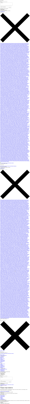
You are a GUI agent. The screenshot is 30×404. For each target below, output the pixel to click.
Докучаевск (7, 151)
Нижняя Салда (18, 95)
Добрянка (7, 88)
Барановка (25, 140)
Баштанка (26, 125)
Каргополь (27, 67)
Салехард (25, 97)
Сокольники (27, 136)
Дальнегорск (21, 111)
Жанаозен (4, 123)
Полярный (11, 69)
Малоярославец (14, 51)
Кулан (4, 122)
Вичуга (4, 50)
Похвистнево (12, 87)
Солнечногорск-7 (2, 48)
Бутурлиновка (25, 60)
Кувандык (22, 90)
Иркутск (4, 101)
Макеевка (15, 152)
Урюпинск (5, 74)
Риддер (21, 121)
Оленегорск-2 (16, 68)
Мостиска (19, 134)
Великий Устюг (12, 66)
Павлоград (27, 149)
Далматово (4, 97)
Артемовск (20, 103)
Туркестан (19, 123)
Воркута (4, 65)
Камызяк (20, 77)
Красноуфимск (7, 95)
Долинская (10, 142)
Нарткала (24, 78)
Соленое (19, 150)
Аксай (12, 122)
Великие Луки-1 (26, 70)
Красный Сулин (9, 76)
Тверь (11, 56)
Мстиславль (13, 119)
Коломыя (14, 130)
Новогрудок (23, 120)
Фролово (7, 74)
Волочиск (17, 137)
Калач (27, 60)
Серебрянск (28, 121)
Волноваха (4, 151)
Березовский (27, 93)
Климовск (25, 43)
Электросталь (18, 200)
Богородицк (21, 57)
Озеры (23, 47)
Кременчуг (24, 146)
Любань (11, 118)
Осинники (16, 104)
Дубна (15, 43)
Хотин (17, 139)
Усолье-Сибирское (12, 101)
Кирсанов (26, 55)
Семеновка (4, 147)
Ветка (1, 117)
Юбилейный (3, 44)
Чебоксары (20, 86)
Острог (12, 135)
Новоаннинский (5, 75)
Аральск (1, 123)
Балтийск (11, 70)
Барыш (9, 92)
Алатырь (25, 86)
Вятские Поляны (15, 83)
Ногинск (22, 46)
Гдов (0, 71)
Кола (13, 68)
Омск (3, 106)
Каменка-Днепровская (6, 154)
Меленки (4, 62)
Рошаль (25, 200)
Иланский (15, 103)
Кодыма (15, 127)
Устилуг (14, 131)
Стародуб (27, 59)
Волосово (27, 62)
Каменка (21, 89)
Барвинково (4, 157)
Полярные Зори (2, 68)
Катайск (7, 97)
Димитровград (2, 92)
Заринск (26, 107)
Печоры (17, 71)
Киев (19, 114)
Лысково (16, 85)
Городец (1, 85)
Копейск (13, 99)
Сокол (1, 67)
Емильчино (10, 141)
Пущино (13, 200)
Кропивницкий (5, 143)
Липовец (18, 140)
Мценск (19, 53)
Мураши (5, 84)
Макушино (12, 97)
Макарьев (22, 52)
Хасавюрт (11, 78)
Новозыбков (7, 59)
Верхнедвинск (14, 116)
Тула (13, 57)
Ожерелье (19, 202)
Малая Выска (12, 143)
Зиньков (6, 146)
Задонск (8, 53)
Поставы (17, 116)
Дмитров (26, 45)
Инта (15, 65)
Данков (6, 53)
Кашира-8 (17, 202)
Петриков (17, 117)
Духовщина (1, 55)
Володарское (10, 151)
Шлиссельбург (27, 63)
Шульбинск (1, 122)
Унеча (5, 60)
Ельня (4, 55)
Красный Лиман (12, 152)
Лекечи (28, 139)
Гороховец (19, 61)
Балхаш (28, 122)
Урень (3, 86)
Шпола (15, 148)
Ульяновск (28, 91)
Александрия (27, 143)
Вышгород (6, 144)
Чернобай (13, 148)
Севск (25, 59)
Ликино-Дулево (18, 47)
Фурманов (27, 50)
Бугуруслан (15, 90)
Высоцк (5, 63)
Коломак (1, 158)
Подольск (12, 44)
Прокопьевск (8, 105)
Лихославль (1, 57)
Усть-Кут (23, 101)
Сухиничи (25, 51)
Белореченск (1, 73)
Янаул (19, 91)
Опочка (15, 71)
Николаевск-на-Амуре (27, 108)
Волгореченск (13, 52)
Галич (17, 52)
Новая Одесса (19, 126)
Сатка (7, 100)
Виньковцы (14, 137)
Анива (1, 112)
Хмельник (1, 140)
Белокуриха (10, 107)
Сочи (17, 72)
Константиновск (13, 76)
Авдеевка (19, 153)
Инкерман (13, 114)
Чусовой (21, 88)
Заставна (5, 139)
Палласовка (9, 75)
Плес (15, 50)
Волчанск (21, 95)
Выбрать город (3, 11)
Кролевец (5, 159)
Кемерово (19, 104)
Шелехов (26, 101)
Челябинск (1, 99)
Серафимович (12, 75)
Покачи (6, 98)
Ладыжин (15, 140)
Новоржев (10, 71)
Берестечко (16, 131)
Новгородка (15, 143)
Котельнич (26, 83)
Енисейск (1, 103)
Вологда (4, 66)
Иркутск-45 (27, 100)
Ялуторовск (21, 93)
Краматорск (4, 152)
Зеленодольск (18, 82)
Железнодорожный (6, 43)
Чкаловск (5, 86)
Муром (15, 61)
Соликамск (15, 88)
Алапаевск (10, 95)
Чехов (26, 48)
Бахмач (3, 161)
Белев (19, 57)
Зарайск (4, 202)
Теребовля (3, 136)
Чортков (13, 136)
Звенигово (3, 83)
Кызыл (10, 108)
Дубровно (23, 115)
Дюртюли (25, 91)
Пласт (17, 100)
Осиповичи (10, 119)
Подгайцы (6, 137)
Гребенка (1, 146)
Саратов (15, 92)
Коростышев (18, 141)
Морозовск (19, 76)
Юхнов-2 (8, 52)
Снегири (12, 202)
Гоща (27, 134)
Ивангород (18, 63)
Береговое (4, 132)
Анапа (21, 72)
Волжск (1, 83)
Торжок (16, 56)
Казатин (13, 140)
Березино (26, 117)
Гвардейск (27, 69)
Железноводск (27, 79)
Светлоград (15, 80)
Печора (12, 65)
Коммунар (13, 63)
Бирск (5, 91)
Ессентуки (20, 79)
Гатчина (16, 63)
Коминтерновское (18, 127)
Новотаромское (24, 149)
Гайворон (16, 142)
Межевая (11, 149)
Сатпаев (19, 122)
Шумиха (17, 97)
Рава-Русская (23, 132)
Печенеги (19, 158)
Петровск (24, 92)
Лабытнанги (22, 97)
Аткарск (22, 92)
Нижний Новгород (25, 84)
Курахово (22, 152)
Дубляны (18, 132)
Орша (26, 116)
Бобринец (13, 142)
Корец (4, 135)
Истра (8, 202)
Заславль (24, 117)
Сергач (1, 86)
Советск (21, 58)
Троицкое (1, 157)
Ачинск (23, 102)
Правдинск (1, 70)
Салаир (21, 105)
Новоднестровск (11, 139)
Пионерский (21, 69)
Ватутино (16, 147)
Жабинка (6, 115)
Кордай (6, 122)
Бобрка (15, 133)
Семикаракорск (2, 77)
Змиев (23, 157)
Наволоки (8, 50)
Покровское (27, 150)
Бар (8, 140)
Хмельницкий (19, 138)
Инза (10, 92)
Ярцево (17, 55)
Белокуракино (9, 155)
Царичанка (21, 150)
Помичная (26, 142)
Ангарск (1, 101)
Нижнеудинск (17, 101)
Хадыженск (27, 72)
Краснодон (17, 155)
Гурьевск (18, 105)
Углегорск (23, 112)
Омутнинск (7, 84)
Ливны (21, 53)
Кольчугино (1, 62)
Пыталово (24, 71)
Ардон (13, 79)
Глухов (1, 159)
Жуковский (12, 43)
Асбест (1, 94)
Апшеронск (23, 72)
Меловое (6, 156)
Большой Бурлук (15, 157)
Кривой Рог (5, 149)
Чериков (4, 119)
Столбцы (23, 118)
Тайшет (20, 101)
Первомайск (14, 156)
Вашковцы (25, 138)
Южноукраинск (25, 126)
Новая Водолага (15, 158)
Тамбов (24, 55)
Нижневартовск (18, 98)
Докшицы (8, 116)
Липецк (1, 53)
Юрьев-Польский (24, 62)
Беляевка (1, 127)
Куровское (21, 47)
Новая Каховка (7, 129)
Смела (5, 148)
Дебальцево (16, 151)
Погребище (10, 140)
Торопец (9, 57)
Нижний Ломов (24, 89)
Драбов (11, 147)
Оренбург (4, 90)
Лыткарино (7, 200)
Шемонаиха (7, 121)
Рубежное (28, 156)
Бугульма (11, 82)
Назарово (12, 103)
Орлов (12, 84)
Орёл (17, 53)
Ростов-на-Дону (24, 75)
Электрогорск (5, 45)
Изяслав (24, 137)
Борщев (24, 136)
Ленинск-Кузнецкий (24, 104)
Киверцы (26, 131)
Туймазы (16, 91)
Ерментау (17, 124)
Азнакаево (1, 82)
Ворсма (20, 85)
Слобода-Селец (2, 142)
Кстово (9, 85)
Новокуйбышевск (2, 87)
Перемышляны (18, 133)
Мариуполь (27, 152)
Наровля (5, 117)
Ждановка (16, 153)
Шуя (24, 50)
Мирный (17, 67)
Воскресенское (13, 126)
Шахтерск (26, 112)
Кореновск (12, 73)
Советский (24, 98)
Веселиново (4, 126)
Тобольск (13, 93)
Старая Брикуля (7, 136)
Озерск (23, 99)
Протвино (10, 200)
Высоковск (23, 202)
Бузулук (13, 90)
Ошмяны (28, 120)
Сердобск (1, 90)
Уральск (15, 122)
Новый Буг (16, 126)
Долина (6, 130)
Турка (15, 134)
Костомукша (22, 65)
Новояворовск (2, 134)
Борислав (7, 132)
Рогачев (11, 117)
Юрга (10, 105)
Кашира (14, 202)
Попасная (23, 156)
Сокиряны (19, 139)
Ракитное (23, 135)
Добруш (3, 117)
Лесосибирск (17, 102)
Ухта (16, 65)
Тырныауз (1, 79)
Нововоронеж (15, 60)
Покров (7, 62)
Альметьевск (4, 82)
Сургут (4, 98)
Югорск (12, 98)
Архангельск (19, 67)
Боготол (25, 102)
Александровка (2, 153)
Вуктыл (6, 65)
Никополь (13, 149)
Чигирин (11, 148)
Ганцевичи (14, 115)
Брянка (12, 155)
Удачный (24, 110)
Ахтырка (18, 159)
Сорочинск (19, 90)
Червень (5, 118)
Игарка (25, 103)
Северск (22, 106)
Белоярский (9, 98)
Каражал (23, 122)
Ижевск (7, 86)
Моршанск (22, 55)
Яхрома (24, 45)
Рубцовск (13, 107)
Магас (24, 80)
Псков (19, 70)
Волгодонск (27, 75)
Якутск (6, 110)
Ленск (19, 110)
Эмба (26, 124)
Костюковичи (17, 119)
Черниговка (23, 154)
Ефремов (26, 57)
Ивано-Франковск (9, 130)
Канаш (23, 86)
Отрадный (9, 87)
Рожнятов (25, 130)
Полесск (4, 70)
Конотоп (3, 159)
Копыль (1, 118)
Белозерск (6, 66)
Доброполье (22, 151)
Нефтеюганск (14, 98)
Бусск (8, 132)
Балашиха (23, 44)
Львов (3, 133)
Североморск (25, 68)
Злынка (17, 59)
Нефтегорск (19, 87)
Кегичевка (27, 157)
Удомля (11, 57)
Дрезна (14, 47)
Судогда (19, 62)
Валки (12, 157)
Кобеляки (11, 146)
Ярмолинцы (13, 138)
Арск (7, 82)
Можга (16, 86)
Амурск (14, 109)
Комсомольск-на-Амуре (3, 109)
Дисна (21, 116)
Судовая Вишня (12, 133)
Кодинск (17, 103)
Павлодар (9, 123)
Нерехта (27, 52)
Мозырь (15, 117)
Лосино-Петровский (13, 45)
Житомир (13, 141)
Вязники (17, 61)
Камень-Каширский (22, 131)
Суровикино (20, 75)
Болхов (23, 53)
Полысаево (5, 105)
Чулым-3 (1, 106)
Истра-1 (10, 202)
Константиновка (6, 153)
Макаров (3, 112)
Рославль (10, 55)
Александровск (2, 88)
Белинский (14, 89)
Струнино (9, 61)
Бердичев (28, 140)
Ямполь (7, 140)
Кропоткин (9, 73)
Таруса (1, 52)
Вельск (24, 67)
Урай (2, 98)
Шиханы (20, 92)
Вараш (8, 135)
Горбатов (23, 85)
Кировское (14, 153)
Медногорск (10, 90)
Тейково (21, 50)
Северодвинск (13, 67)
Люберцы (6, 46)
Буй (15, 52)
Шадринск (1, 97)
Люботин (27, 158)
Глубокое (6, 116)
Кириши (24, 63)
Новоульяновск (6, 92)
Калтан (12, 104)
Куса (12, 100)
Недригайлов (15, 159)
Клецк (28, 117)
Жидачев (16, 132)
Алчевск (1, 155)
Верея (17, 46)
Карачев (20, 59)
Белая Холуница (10, 83)
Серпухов (20, 44)
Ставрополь (17, 79)
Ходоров (11, 134)
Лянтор (27, 98)
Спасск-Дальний (25, 111)
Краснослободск (16, 75)
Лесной (28, 94)
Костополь (6, 135)
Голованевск (18, 142)
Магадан (1, 110)
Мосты (21, 120)
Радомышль (7, 142)
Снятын (27, 130)
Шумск (12, 137)
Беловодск (6, 155)
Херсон (17, 129)
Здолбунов (1, 135)
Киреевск (4, 58)
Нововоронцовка (11, 129)
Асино (24, 106)
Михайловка (1, 74)
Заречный (3, 89)
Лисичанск (26, 155)
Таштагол (26, 105)
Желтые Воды (2, 149)
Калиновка (22, 140)
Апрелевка (19, 46)
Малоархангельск (2, 54)
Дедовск (6, 202)
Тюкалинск (15, 106)
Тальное (7, 148)
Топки (28, 105)
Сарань (21, 122)
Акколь (25, 124)
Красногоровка (19, 152)
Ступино (20, 48)
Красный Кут (5, 93)
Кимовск (6, 58)
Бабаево (9, 66)
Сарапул (9, 86)
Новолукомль (26, 115)
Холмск (19, 112)
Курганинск (17, 73)
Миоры (23, 116)
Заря (9, 153)
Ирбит (4, 95)
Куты (18, 130)
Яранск (21, 84)
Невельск (15, 112)
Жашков (13, 147)
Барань (21, 115)
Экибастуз (14, 123)
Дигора (9, 79)
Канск (7, 103)
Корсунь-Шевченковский (25, 147)
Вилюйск (17, 110)
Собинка (14, 62)
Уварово (4, 56)
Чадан (12, 108)
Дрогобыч (13, 132)
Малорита (1, 115)
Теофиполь (1, 138)
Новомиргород (23, 143)
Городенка (3, 130)
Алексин (17, 57)
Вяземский (16, 109)
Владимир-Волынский (10, 131)
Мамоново (24, 69)
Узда (3, 118)
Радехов (7, 134)
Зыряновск (16, 121)
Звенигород (22, 43)
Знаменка (1, 143)
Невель (4, 71)
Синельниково (16, 150)
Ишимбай (11, 91)
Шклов (22, 119)
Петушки (9, 62)
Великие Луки (22, 70)
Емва (18, 65)
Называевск (11, 106)
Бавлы (8, 82)
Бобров (10, 60)
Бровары (4, 144)
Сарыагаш (22, 123)
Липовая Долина (11, 159)
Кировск (5, 68)
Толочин (4, 116)
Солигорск (26, 118)
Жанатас (8, 122)
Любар (23, 141)
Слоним (26, 120)
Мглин (21, 59)
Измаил (6, 127)
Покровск (8, 111)
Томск (18, 106)
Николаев (5, 133)
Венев (24, 57)
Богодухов (10, 157)
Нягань (1, 98)
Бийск (8, 107)
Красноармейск (27, 92)
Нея (28, 52)
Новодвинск (10, 67)
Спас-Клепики (20, 54)
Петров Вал (19, 74)
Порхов (19, 71)
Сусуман (4, 110)
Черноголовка (25, 46)
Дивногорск (4, 102)
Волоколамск (17, 45)
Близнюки (7, 157)
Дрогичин (27, 114)
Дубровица (26, 135)
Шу (11, 122)
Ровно (19, 135)
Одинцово (12, 47)
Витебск (17, 115)
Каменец (25, 114)
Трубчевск (3, 60)
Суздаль (21, 62)
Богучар (19, 60)
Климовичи (1, 120)
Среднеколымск (2, 111)
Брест (20, 114)
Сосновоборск (4, 103)
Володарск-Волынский (6, 141)
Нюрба (26, 110)
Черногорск (1, 108)
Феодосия (19, 125)
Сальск (25, 76)
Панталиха (9, 137)
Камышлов (14, 95)
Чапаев (16, 122)
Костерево (11, 62)
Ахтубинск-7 (16, 77)
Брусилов (1, 141)
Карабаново (12, 61)
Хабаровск (22, 108)
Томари (21, 112)
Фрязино (15, 200)
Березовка (7, 120)
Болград (4, 127)
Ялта (21, 125)
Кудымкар (24, 88)
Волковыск (16, 120)
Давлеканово (22, 91)
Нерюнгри (12, 110)
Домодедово (1, 43)
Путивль (21, 159)
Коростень (15, 141)
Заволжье (3, 85)
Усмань (15, 53)
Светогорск (10, 63)
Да (0, 11)
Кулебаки (13, 85)
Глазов (14, 86)
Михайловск (21, 80)
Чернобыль (12, 144)
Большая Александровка (23, 129)
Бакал (5, 100)
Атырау (5, 121)
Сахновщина (21, 158)
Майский (16, 78)
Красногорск (26, 202)
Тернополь (10, 136)
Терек (26, 78)
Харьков (25, 158)
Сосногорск (9, 65)
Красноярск (1, 102)
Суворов (14, 58)
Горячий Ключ (11, 72)
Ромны (23, 159)
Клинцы (3, 59)
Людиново (17, 51)
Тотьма (3, 67)
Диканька (4, 146)
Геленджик (5, 72)
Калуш (12, 130)
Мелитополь (10, 154)
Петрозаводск (26, 65)
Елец (3, 53)
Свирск (28, 101)
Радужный (3, 61)
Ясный (26, 90)
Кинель (17, 87)
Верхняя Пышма (4, 94)
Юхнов (3, 52)
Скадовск (14, 129)
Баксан (22, 78)
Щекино (23, 58)
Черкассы (26, 148)
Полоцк (25, 116)
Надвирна (20, 130)
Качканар (22, 94)
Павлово (18, 85)
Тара (13, 106)
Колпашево (1, 107)
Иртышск (12, 123)
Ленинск (27, 74)
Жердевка (9, 56)
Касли (3, 100)
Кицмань (8, 139)
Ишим (18, 93)
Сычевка (12, 55)
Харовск (7, 67)
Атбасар (23, 124)
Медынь (22, 51)
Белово (12, 105)
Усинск (14, 65)
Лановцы (15, 136)
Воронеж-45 (12, 60)
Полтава (1, 147)
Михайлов (23, 54)
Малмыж (1, 84)
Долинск (5, 112)
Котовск (19, 55)
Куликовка (7, 161)
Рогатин (22, 130)
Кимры (18, 56)
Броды (17, 134)
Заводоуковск (16, 93)
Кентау (26, 123)
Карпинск (7, 94)
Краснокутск (7, 158)
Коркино (23, 100)
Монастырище (2, 148)
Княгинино (6, 85)
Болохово (1, 58)
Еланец (10, 126)
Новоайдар (8, 156)
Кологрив (24, 52)
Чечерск (13, 117)
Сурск (16, 89)
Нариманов (22, 77)
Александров (6, 61)
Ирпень (14, 144)
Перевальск (20, 156)
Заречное (21, 135)
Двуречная (18, 157)
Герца (1, 139)
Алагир (4, 79)
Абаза (4, 108)
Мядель (7, 118)
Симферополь (14, 125)
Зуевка (20, 83)
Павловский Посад (26, 47)
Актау (6, 123)
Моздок (11, 79)
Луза (3, 84)
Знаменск (11, 77)
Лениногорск (25, 82)
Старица (7, 57)
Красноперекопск (2, 114)
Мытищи (11, 46)
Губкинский (27, 97)
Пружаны (4, 115)
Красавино (15, 66)
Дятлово (19, 120)
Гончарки (17, 136)
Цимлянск (5, 77)
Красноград (4, 158)
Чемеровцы (4, 138)
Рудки (24, 133)
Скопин (12, 54)
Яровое (28, 107)
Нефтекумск (7, 80)
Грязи (4, 53)
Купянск (10, 158)
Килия (13, 127)
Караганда (25, 122)
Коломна (10, 44)
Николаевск (1, 75)
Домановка (7, 126)
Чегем (27, 78)
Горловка (13, 151)
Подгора (1, 137)
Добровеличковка (23, 142)
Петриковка (5, 150)
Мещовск (20, 51)
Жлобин (20, 117)
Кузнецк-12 (11, 89)
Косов (16, 130)
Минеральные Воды (2, 80)
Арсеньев (14, 111)
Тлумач (4, 131)
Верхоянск (14, 110)
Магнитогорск (18, 99)
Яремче (6, 131)
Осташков (4, 57)
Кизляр (4, 78)
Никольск (25, 66)
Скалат (1, 136)
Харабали (25, 77)
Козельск (9, 51)
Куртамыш (9, 97)
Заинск (20, 82)
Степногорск (9, 124)
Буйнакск (9, 78)
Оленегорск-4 (21, 68)
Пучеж (14, 50)
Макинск (12, 124)
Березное (22, 134)
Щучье (19, 97)
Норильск (14, 102)
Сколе (28, 133)
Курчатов (19, 121)
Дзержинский (7, 44)
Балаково (17, 92)
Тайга (21, 104)
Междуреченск (15, 105)
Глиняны (26, 132)
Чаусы (5, 119)
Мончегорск (11, 68)
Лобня (5, 200)
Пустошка (21, 71)
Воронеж (7, 60)
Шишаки (6, 147)
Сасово (10, 54)
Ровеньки (25, 156)
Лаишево (23, 82)
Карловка (8, 146)
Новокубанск (23, 73)
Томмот (10, 110)
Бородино (11, 102)
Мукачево (1, 132)
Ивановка (27, 129)
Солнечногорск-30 (7, 48)
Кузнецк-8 (8, 89)
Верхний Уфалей (5, 99)
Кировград (19, 94)
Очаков (22, 126)
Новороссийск (15, 72)
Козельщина (14, 146)
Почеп (23, 59)
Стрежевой (26, 106)
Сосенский (6, 51)
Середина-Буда (25, 159)
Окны (23, 127)
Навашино (25, 85)
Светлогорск (17, 70)
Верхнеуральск (10, 100)
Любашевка (25, 127)
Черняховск (14, 70)
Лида (9, 120)
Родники (23, 50)
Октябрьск (6, 87)
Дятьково (11, 59)
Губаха (5, 88)
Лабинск (20, 73)
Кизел (9, 88)
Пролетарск (22, 76)
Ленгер (25, 123)
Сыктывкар (1, 65)
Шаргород (4, 140)
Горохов (19, 131)
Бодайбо (8, 101)
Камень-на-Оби (20, 107)
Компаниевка (8, 143)
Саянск (25, 100)
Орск (17, 90)
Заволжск (1, 50)
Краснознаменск (2, 200)
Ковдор (19, 68)
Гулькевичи (5, 73)
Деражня (19, 137)
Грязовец (18, 66)
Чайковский (18, 88)
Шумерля (27, 86)
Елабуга (15, 82)
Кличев (27, 119)
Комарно (11, 132)
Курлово (25, 61)
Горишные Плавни (18, 146)
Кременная (23, 155)
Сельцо (5, 59)
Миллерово (16, 76)
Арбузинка (23, 125)
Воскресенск (21, 45)
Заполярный (5, 69)
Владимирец (24, 134)
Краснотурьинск (16, 94)
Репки (5, 161)
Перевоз (28, 85)
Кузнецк (6, 89)
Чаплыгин (13, 53)
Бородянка (1, 144)
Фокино (13, 59)
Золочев (9, 134)
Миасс (21, 99)
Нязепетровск (14, 100)
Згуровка (9, 144)
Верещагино (26, 88)
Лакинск (16, 62)
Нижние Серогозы (2, 129)
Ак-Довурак (8, 108)
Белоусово (1, 51)
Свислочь (13, 120)
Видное (1, 46)
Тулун (21, 101)
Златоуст (9, 99)
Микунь (20, 65)
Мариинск (23, 105)
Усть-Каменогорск (12, 121)
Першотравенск (2, 150)
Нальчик (14, 78)
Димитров (11, 153)
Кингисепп (21, 63)
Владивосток (11, 111)
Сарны (17, 135)
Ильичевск (8, 127)
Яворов (14, 134)
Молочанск (18, 154)
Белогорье (10, 138)
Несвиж (9, 118)
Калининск (1, 93)
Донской (15, 57)
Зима (9, 101)
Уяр (28, 103)
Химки (18, 44)
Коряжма (22, 67)
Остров (13, 71)
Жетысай (1, 124)
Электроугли (4, 47)
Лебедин (8, 159)
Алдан (7, 110)
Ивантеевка (19, 43)
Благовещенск (8, 91)
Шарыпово (9, 103)
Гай (24, 90)
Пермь (22, 87)
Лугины (21, 141)
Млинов (10, 135)
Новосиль (6, 54)
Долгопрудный (15, 44)
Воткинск (12, 86)
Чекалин (17, 58)
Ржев (19, 56)
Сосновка (18, 83)
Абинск (20, 72)
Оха (17, 112)
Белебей (1, 91)
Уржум (19, 84)
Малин (5, 142)
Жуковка (15, 59)
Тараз (10, 122)
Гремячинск (27, 87)
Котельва (22, 146)
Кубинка (7, 47)
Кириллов (23, 66)
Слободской (14, 84)
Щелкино (6, 114)
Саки (8, 114)
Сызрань (15, 87)
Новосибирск (16, 114)
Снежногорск (14, 69)
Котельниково (22, 74)
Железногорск (8, 102)
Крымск (15, 73)
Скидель (11, 120)
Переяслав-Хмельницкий (23, 144)
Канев (21, 147)
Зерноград (5, 76)
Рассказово (7, 56)
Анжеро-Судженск (2, 104)
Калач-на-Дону (15, 74)
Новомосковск (9, 58)
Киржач (27, 61)
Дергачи (21, 157)
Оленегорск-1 (2, 69)
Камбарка (18, 86)
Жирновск (12, 74)
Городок (19, 115)
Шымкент (4, 124)
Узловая (19, 58)
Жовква (20, 132)
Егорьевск (1, 202)
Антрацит (4, 155)
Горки (23, 119)
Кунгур (13, 88)
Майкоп (27, 77)
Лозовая (12, 158)
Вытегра (20, 66)
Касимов (14, 54)
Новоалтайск (16, 107)
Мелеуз (14, 91)
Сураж (1, 60)
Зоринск (17, 156)
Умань (9, 148)
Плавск (12, 58)
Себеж (26, 71)
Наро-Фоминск (14, 46)
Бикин (12, 109)
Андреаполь (26, 56)
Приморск (7, 63)
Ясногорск (26, 58)
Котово (25, 74)
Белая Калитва (2, 76)
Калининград (17, 69)
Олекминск (5, 111)
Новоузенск (8, 93)
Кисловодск (23, 79)
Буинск (13, 82)
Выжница (27, 138)
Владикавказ (6, 79)
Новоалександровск (11, 80)
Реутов (28, 43)
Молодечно (13, 118)
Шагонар (16, 108)
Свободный (25, 109)
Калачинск (8, 106)
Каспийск (6, 78)
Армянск (3, 125)
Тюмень (11, 93)
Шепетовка (7, 138)
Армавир (8, 72)
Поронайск (12, 112)
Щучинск (6, 124)
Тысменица (1, 131)
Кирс (7, 83)
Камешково (22, 61)
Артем (17, 111)
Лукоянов (11, 85)
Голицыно (9, 47)
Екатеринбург (24, 93)
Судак (17, 125)
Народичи (25, 141)
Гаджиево (8, 69)
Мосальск (27, 51)
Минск (21, 117)
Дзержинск (19, 151)
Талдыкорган (2, 121)
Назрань (26, 80)
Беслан (15, 79)
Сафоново (15, 55)
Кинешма (6, 50)
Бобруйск (4, 120)
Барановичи (11, 115)
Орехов (13, 154)
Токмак (21, 154)
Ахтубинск (13, 77)
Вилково (11, 127)
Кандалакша (8, 68)
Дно (2, 71)
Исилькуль (5, 106)
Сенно (19, 116)
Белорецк (3, 91)
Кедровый (20, 106)
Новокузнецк (2, 105)
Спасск (1, 89)
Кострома (10, 52)
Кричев (20, 119)
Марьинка (24, 152)
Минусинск (27, 102)
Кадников (28, 66)
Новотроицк (6, 90)
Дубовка (10, 74)
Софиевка (24, 150)
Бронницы (9, 43)
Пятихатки (12, 150)
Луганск (1, 156)
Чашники (1, 116)
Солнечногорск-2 (16, 48)
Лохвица (27, 146)
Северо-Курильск (9, 112)
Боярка (19, 144)
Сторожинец (14, 139)
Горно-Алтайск (19, 108)
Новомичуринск (27, 54)
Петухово (15, 97)
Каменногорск (2, 63)
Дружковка (27, 151)
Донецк (25, 151)
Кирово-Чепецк (23, 83)
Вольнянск (26, 153)
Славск (6, 70)
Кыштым (15, 99)
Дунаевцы (22, 137)
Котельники (9, 45)
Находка (19, 111)
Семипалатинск (24, 121)
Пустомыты (21, 133)
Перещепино (20, 149)
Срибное (1, 161)
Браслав (11, 116)
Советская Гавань (8, 109)
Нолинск (10, 84)
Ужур (27, 103)
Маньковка (18, 148)
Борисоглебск (21, 60)
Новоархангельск (19, 143)
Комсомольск (11, 50)
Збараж (22, 136)
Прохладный (19, 78)
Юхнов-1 (5, 52)
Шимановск (22, 109)
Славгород (23, 107)
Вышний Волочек (23, 56)
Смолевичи (20, 118)
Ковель (29, 131)
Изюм (25, 157)
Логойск (18, 118)
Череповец (1, 66)
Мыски (14, 104)
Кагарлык (17, 144)
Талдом (22, 48)
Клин (21, 202)
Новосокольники (7, 71)
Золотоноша (18, 147)
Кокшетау (15, 124)
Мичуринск (1, 56)
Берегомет (22, 138)
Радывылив (14, 135)
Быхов (25, 119)
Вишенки (20, 136)
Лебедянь (10, 53)
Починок (6, 55)
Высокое (22, 114)
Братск (6, 101)
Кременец (4, 137)
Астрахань (8, 77)
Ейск (7, 73)
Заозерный (23, 103)
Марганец (8, 149)
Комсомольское (22, 153)
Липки (28, 57)
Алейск (6, 107)
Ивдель (13, 94)
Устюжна (5, 67)
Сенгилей (12, 92)
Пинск (9, 115)
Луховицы (3, 46)
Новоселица (25, 139)
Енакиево (1, 152)
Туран (14, 108)
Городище (18, 89)
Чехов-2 (24, 48)
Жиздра (4, 51)
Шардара (17, 123)
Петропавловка (9, 150)
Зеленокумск (18, 80)
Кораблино (17, 54)
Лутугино (4, 156)
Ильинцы (20, 140)
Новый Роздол (8, 133)
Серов (12, 95)
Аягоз (9, 121)
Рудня (8, 55)
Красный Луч (20, 155)
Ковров (1, 61)
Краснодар (3, 72)
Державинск (20, 124)
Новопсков (11, 156)
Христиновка (23, 148)
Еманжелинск (20, 100)
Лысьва (11, 88)
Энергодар (1, 154)
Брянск (1, 59)
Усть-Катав (25, 99)
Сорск (5, 108)
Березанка (1, 126)
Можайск (9, 46)
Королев (17, 43)
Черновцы (22, 139)
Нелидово (14, 56)
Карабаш (11, 99)
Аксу (7, 123)
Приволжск (18, 50)
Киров (11, 51)
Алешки (19, 129)
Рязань (8, 54)
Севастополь (10, 114)
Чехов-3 (28, 48)
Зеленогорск (20, 102)
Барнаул (4, 107)
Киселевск (9, 104)
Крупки (16, 118)
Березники (24, 87)
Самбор (26, 133)
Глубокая (3, 139)
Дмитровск (25, 53)
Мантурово (19, 52)
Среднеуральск (24, 95)
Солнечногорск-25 (12, 48)
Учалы (18, 91)
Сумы (28, 159)
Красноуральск (25, 94)
